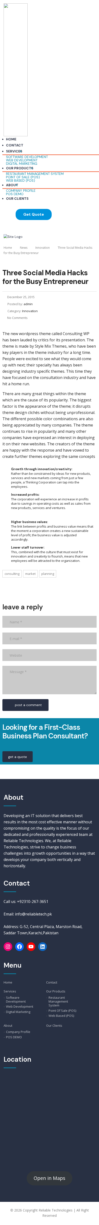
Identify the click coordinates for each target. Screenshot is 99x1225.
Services (14, 151)
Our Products (19, 168)
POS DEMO (15, 194)
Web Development (19, 1006)
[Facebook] (19, 946)
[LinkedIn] (42, 946)
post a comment (28, 705)
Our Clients (17, 198)
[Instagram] (8, 946)
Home (11, 139)
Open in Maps (49, 1178)
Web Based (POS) (20, 180)
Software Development (16, 1000)
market (30, 573)
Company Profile (18, 1032)
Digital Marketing (21, 163)
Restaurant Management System (58, 1001)
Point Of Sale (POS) (62, 1010)
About (12, 185)
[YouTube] (31, 946)
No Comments (17, 318)
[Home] (13, 236)
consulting (12, 573)
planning (47, 573)
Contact (14, 145)
